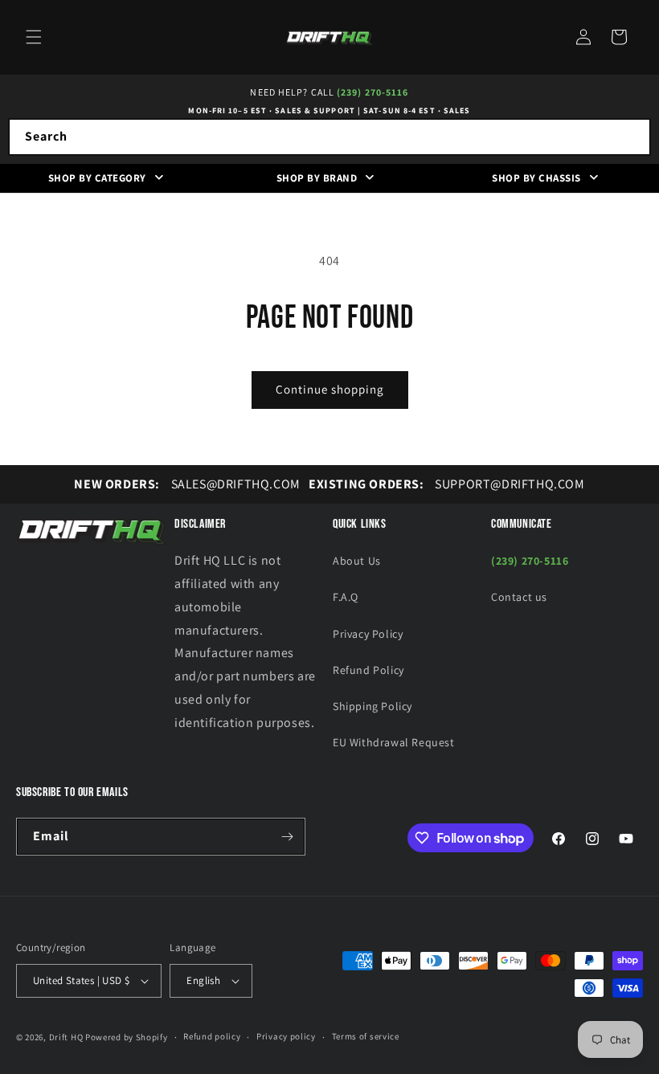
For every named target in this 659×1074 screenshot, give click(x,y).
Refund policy (211, 1036)
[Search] (632, 136)
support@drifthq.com (447, 484)
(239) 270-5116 (372, 92)
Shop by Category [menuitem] (97, 178)
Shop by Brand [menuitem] (317, 178)
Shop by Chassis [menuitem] (536, 178)
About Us (357, 560)
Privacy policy (286, 1036)
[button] (33, 37)
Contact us (519, 597)
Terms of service (365, 1036)
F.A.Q (345, 597)
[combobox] (329, 137)
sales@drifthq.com (187, 484)
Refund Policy (368, 670)
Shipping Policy (372, 706)
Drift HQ (66, 1037)
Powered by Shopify (126, 1037)
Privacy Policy (368, 634)
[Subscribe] (287, 837)
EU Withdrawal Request (394, 742)
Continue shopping (330, 389)
